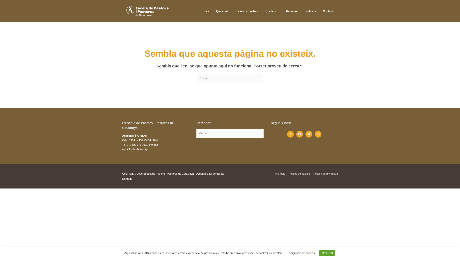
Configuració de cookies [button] (301, 253)
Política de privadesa (325, 173)
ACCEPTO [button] (327, 253)
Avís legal (279, 173)
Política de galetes (299, 173)
